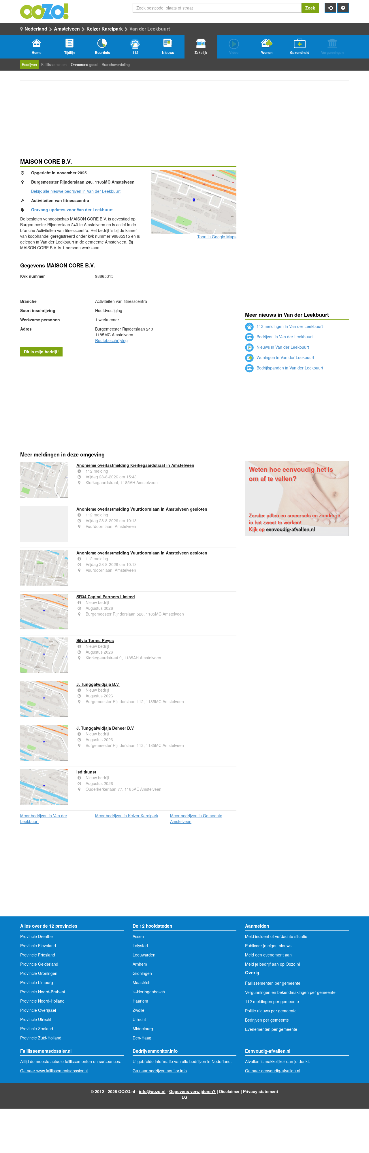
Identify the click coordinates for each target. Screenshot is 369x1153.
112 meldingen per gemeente (272, 1001)
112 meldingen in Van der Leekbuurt (289, 326)
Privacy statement (260, 1091)
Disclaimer (229, 1091)
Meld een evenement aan (268, 955)
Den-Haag (142, 1038)
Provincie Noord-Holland (42, 1001)
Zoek (310, 8)
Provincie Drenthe (36, 936)
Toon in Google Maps (216, 236)
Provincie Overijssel (38, 1010)
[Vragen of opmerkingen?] (343, 8)
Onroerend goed (84, 64)
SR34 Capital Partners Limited (105, 596)
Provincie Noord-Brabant (42, 992)
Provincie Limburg (36, 982)
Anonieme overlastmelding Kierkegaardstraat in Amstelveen (135, 465)
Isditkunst (86, 772)
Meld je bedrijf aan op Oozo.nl (272, 964)
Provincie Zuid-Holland (40, 1038)
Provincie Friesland (37, 955)
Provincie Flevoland (38, 945)
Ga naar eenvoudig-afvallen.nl (272, 1070)
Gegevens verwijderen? (192, 1091)
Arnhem (140, 964)
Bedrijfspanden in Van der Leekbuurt (289, 368)
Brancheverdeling (116, 64)
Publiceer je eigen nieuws (268, 945)
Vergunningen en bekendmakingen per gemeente (290, 992)
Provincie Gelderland (39, 964)
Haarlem (140, 1001)
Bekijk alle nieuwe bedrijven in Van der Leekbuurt (76, 191)
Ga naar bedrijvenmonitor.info (160, 1070)
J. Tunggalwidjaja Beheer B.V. (105, 728)
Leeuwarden (144, 955)
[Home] (44, 11)
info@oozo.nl (152, 1091)
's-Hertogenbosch (149, 992)
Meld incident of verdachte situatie (276, 936)
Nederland (36, 28)
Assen (138, 936)
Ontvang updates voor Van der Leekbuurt (72, 209)
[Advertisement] (128, 402)
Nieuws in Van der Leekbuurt (282, 347)
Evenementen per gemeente (271, 1029)
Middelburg (143, 1028)
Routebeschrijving (111, 340)
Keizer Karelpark (104, 28)
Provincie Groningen (38, 973)
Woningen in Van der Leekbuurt (284, 357)
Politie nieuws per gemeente (271, 1011)
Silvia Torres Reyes (95, 640)
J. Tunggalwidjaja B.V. (98, 684)
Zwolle (138, 1010)
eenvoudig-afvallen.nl (290, 529)
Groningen (142, 973)
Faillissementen (54, 64)
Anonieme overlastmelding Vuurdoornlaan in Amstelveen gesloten (141, 509)
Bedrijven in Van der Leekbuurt (284, 336)
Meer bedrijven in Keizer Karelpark (126, 815)
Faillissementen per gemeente (272, 983)
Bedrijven (29, 64)
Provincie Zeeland (36, 1028)
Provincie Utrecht (35, 1019)
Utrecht (139, 1019)
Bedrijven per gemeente (267, 1020)
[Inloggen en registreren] (330, 8)
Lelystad (140, 945)
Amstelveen (67, 28)
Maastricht (142, 982)
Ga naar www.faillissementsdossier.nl (54, 1070)
